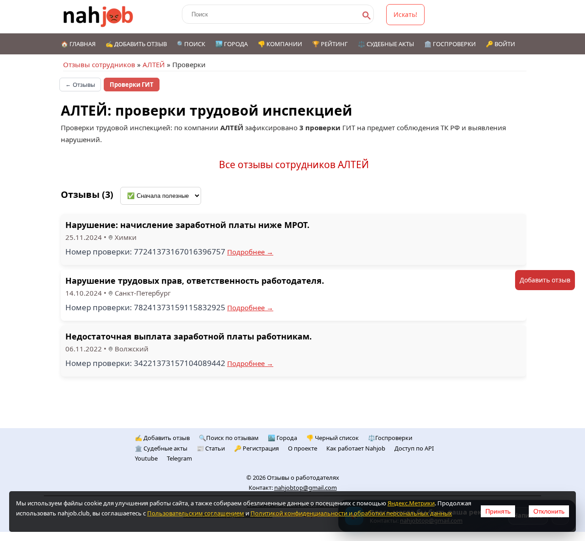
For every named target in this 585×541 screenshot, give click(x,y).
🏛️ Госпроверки (450, 44)
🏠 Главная (78, 44)
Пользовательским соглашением (195, 513)
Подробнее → (250, 251)
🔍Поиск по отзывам (229, 438)
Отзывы (80, 84)
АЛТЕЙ (154, 64)
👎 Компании (280, 44)
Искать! (405, 14)
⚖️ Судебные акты (386, 44)
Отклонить (548, 511)
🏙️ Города (231, 44)
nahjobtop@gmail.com (305, 487)
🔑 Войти (500, 44)
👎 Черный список (332, 438)
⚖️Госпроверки (390, 438)
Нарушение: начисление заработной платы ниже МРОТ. (187, 224)
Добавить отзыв (545, 280)
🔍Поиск (191, 44)
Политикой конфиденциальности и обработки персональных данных (351, 513)
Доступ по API (414, 448)
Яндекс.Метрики (411, 503)
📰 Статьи (211, 448)
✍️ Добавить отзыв (136, 44)
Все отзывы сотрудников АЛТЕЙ (294, 164)
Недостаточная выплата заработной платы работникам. (188, 336)
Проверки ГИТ (132, 84)
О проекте (302, 448)
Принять (498, 511)
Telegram (179, 458)
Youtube (146, 458)
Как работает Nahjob (355, 448)
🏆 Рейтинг (330, 44)
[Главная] (98, 17)
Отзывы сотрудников (99, 64)
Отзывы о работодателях (303, 477)
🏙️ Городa (282, 438)
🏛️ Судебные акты (161, 448)
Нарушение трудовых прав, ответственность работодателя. (194, 280)
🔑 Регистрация (256, 448)
